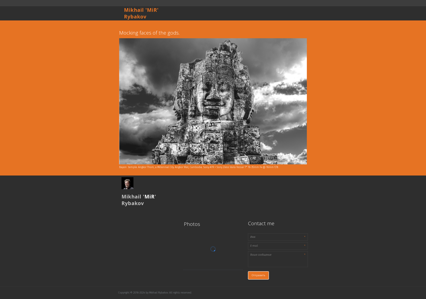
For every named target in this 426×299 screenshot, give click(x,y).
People (264, 13)
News (290, 13)
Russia (251, 13)
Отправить (258, 275)
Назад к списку (126, 23)
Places (238, 13)
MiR (152, 9)
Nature (277, 13)
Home (225, 13)
